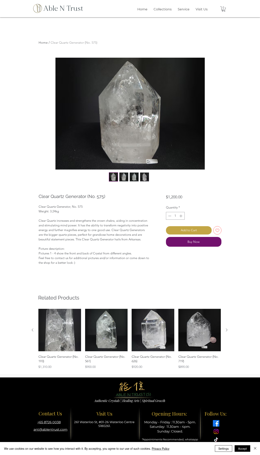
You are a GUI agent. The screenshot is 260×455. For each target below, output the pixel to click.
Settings (223, 448)
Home (43, 42)
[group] (129, 339)
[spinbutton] (175, 216)
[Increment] (181, 216)
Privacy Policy (160, 448)
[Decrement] (169, 216)
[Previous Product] (32, 329)
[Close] (255, 448)
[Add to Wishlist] (217, 230)
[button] (223, 9)
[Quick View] (59, 330)
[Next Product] (226, 329)
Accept (242, 448)
